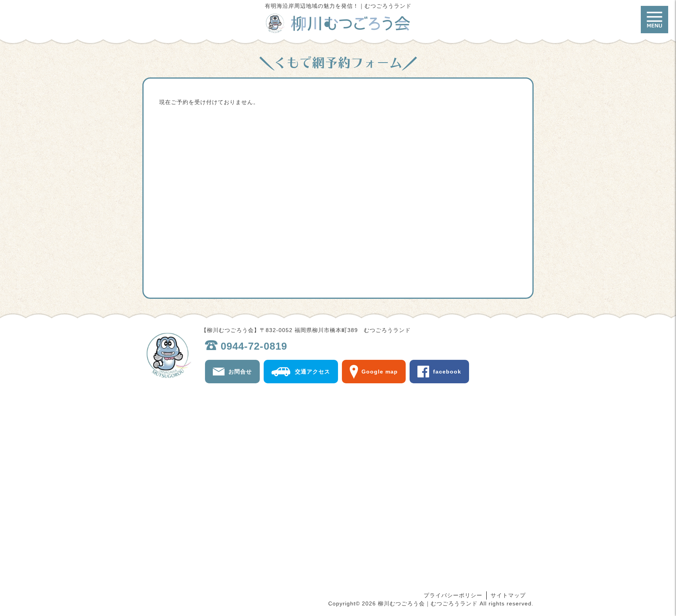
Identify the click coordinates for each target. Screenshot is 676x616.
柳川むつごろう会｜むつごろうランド (338, 23)
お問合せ (240, 371)
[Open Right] (654, 19)
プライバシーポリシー (453, 595)
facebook (447, 371)
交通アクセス (312, 371)
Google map (379, 371)
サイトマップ (508, 595)
